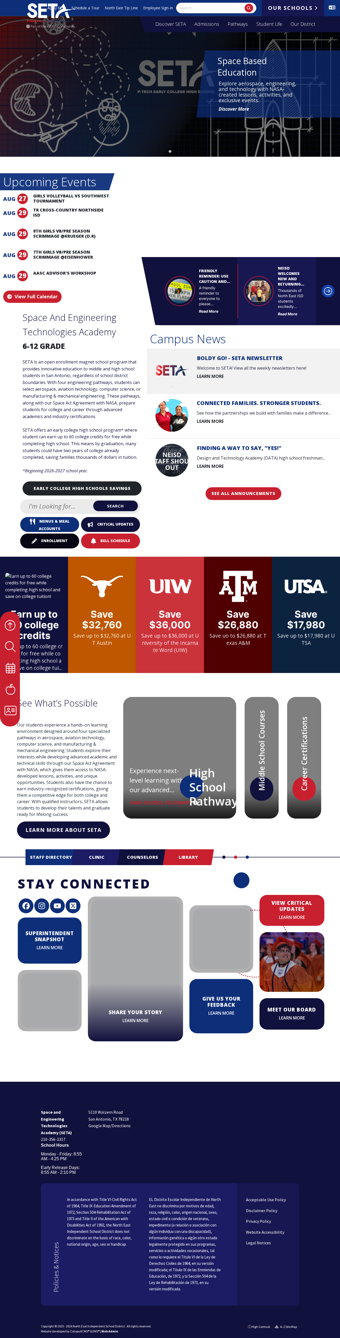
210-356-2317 (53, 1139)
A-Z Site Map (288, 1327)
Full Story (198, 319)
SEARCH (115, 506)
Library (188, 857)
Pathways (238, 24)
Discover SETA (170, 24)
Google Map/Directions (109, 1125)
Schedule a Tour (85, 7)
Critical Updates (115, 524)
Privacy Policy (258, 1221)
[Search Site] (34, 646)
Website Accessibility (264, 1232)
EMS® (96, 1331)
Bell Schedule (115, 540)
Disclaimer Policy (261, 1210)
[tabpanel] (170, 78)
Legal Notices (258, 1242)
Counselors (142, 857)
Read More (208, 311)
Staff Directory (51, 857)
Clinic (97, 857)
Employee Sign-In (158, 7)
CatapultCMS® (80, 1331)
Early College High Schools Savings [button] (82, 488)
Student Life (269, 24)
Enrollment (54, 540)
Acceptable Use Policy (265, 1199)
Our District (303, 24)
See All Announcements (243, 493)
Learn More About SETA (63, 829)
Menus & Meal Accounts (54, 525)
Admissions (206, 24)
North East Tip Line (121, 7)
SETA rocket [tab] (170, 151)
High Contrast (261, 1327)
